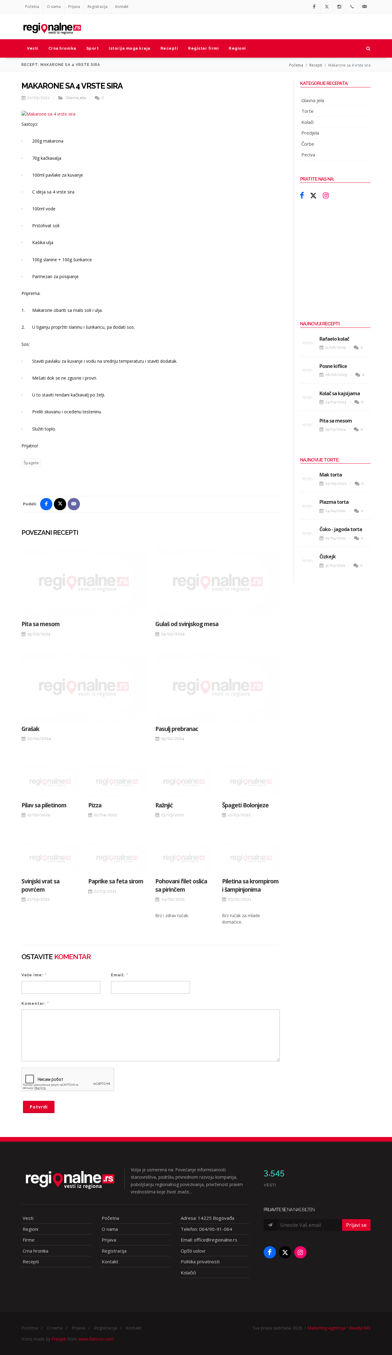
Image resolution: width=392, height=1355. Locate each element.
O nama (54, 6)
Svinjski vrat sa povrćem (40, 885)
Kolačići (188, 1272)
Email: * (119, 975)
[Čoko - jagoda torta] (307, 533)
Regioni (30, 1229)
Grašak (30, 729)
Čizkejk (327, 556)
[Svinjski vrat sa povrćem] (50, 858)
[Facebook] (314, 6)
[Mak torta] (307, 478)
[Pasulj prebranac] (217, 687)
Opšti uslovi (193, 1251)
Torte (307, 111)
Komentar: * (35, 1003)
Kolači (307, 122)
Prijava (74, 6)
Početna (32, 6)
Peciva (308, 154)
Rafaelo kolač (334, 338)
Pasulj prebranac (176, 729)
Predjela (310, 133)
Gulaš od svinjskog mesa (186, 624)
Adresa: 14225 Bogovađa (207, 1218)
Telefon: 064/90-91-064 (206, 1229)
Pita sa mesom (40, 624)
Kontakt (121, 6)
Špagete (31, 462)
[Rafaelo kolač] (307, 342)
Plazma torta (334, 502)
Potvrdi (39, 1107)
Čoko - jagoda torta (340, 529)
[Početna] (52, 26)
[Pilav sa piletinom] (50, 781)
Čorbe (307, 144)
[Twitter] (327, 6)
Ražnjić (164, 805)
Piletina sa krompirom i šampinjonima (250, 885)
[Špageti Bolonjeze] (251, 781)
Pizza (94, 805)
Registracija (97, 6)
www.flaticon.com (96, 1339)
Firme (29, 1240)
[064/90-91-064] (352, 6)
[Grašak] (83, 687)
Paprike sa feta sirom (115, 881)
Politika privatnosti (200, 1261)
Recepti (315, 65)
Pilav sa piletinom (43, 805)
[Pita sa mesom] (83, 582)
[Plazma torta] (307, 506)
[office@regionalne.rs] (364, 6)
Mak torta (330, 474)
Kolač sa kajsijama (339, 393)
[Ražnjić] (184, 781)
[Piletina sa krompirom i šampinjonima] (251, 858)
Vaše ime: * (34, 975)
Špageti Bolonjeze (245, 805)
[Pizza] (117, 781)
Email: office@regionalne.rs (209, 1240)
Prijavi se (356, 1225)
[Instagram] (339, 6)
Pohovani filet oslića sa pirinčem (181, 885)
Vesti (28, 1218)
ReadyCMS (360, 1328)
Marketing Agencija (326, 1328)
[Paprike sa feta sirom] (117, 858)
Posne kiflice (333, 366)
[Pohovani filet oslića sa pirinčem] (184, 858)
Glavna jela (76, 97)
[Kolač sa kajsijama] (307, 397)
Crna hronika (35, 1251)
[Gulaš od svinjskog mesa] (217, 582)
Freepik (59, 1339)
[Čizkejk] (307, 560)
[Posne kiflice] (307, 370)
